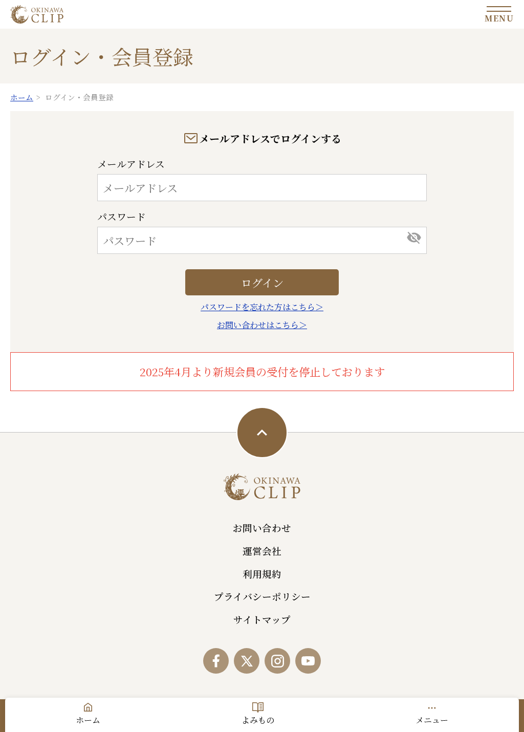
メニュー (432, 720)
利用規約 (262, 573)
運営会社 (262, 550)
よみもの (258, 720)
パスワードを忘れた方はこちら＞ (262, 307)
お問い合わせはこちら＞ (262, 325)
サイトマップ (262, 619)
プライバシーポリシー (262, 596)
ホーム (88, 720)
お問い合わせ (262, 527)
